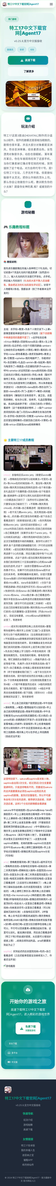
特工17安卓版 (28, 1145)
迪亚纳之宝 (28, 1155)
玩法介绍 (28, 1119)
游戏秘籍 (28, 1124)
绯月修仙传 (28, 1164)
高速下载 (28, 1129)
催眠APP (28, 1160)
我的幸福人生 (28, 1150)
